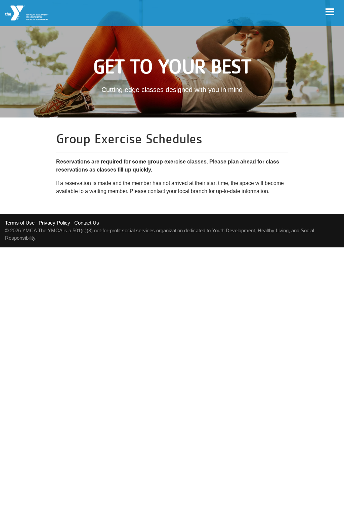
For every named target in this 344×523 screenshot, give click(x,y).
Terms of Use (20, 223)
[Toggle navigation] (330, 11)
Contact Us (86, 223)
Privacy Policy (54, 223)
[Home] (27, 13)
